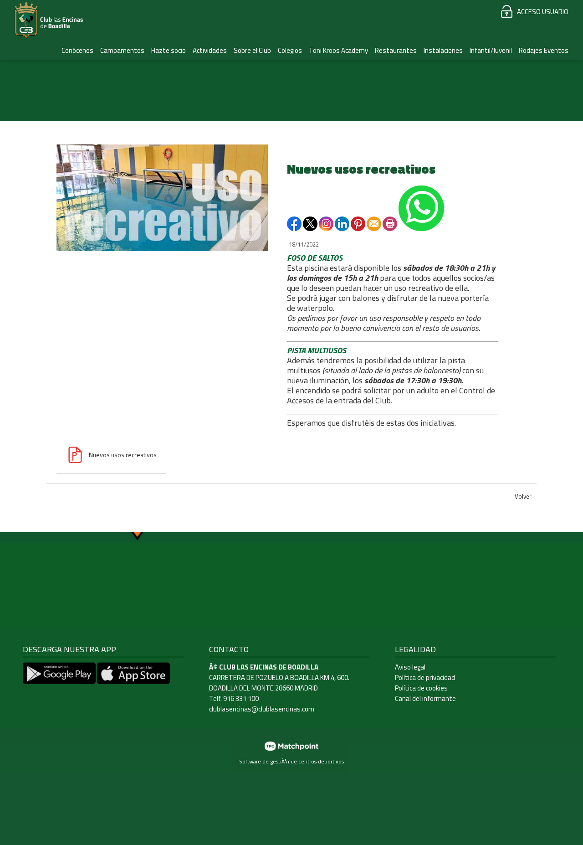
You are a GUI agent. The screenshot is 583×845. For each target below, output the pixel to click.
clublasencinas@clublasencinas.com (261, 709)
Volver (523, 496)
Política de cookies (421, 688)
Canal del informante (425, 698)
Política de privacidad (425, 677)
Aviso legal (410, 667)
